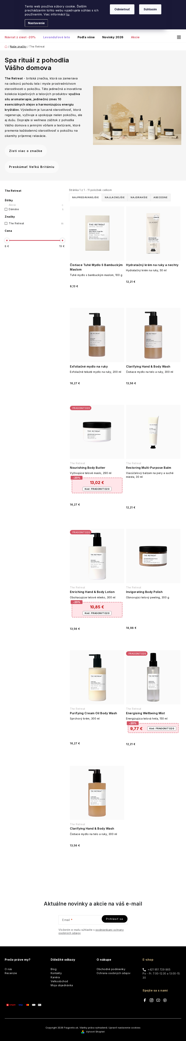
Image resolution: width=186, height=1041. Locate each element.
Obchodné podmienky (111, 969)
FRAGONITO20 (97, 488)
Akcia (36, 205)
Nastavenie (36, 23)
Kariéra (55, 977)
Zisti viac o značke (26, 151)
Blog (53, 969)
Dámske (36, 209)
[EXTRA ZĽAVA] (97, 432)
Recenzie (11, 973)
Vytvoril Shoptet (95, 1031)
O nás (8, 969)
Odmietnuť (122, 9)
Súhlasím (150, 9)
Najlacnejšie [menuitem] (115, 197)
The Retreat (36, 223)
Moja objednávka (62, 985)
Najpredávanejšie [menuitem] (85, 197)
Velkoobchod (59, 981)
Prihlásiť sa (114, 918)
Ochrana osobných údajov (114, 973)
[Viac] (177, 37)
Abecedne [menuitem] (160, 197)
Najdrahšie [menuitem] (139, 197)
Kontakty (56, 973)
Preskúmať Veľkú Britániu (31, 167)
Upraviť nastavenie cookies (124, 1027)
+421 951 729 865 (159, 969)
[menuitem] (22, 37)
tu (67, 14)
